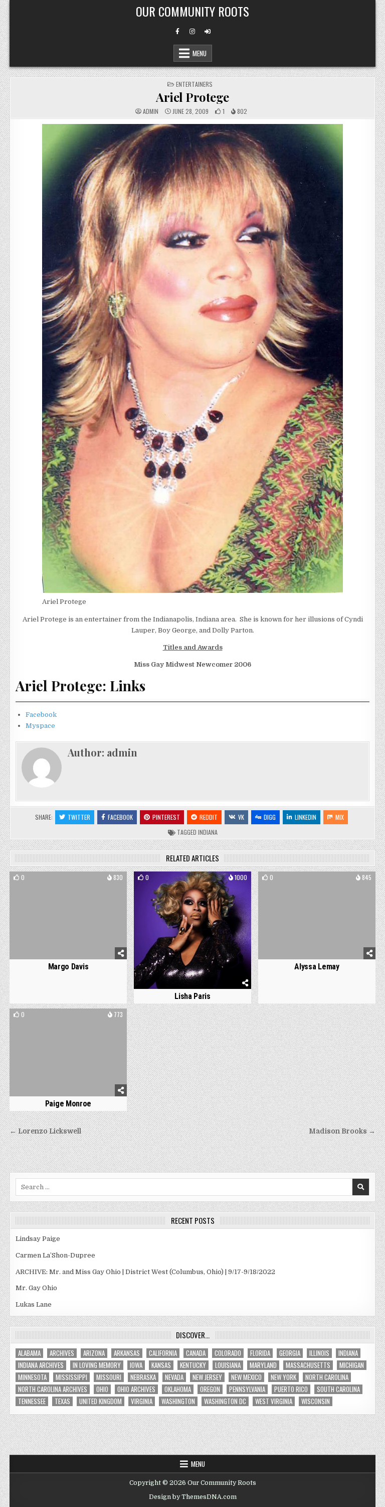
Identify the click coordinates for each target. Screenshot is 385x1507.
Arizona (94, 1353)
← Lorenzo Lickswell (45, 1131)
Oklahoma (177, 1389)
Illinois (319, 1353)
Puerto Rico (291, 1389)
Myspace (40, 725)
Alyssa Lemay (316, 966)
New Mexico (246, 1377)
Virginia (141, 1401)
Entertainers (194, 84)
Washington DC (225, 1401)
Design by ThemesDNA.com (193, 1496)
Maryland (263, 1365)
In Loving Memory (97, 1365)
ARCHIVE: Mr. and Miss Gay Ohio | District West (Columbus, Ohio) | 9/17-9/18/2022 (145, 1272)
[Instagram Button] (192, 31)
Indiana (208, 832)
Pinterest (166, 817)
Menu (199, 53)
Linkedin (305, 817)
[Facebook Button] (177, 31)
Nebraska (143, 1377)
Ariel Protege (192, 97)
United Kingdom (100, 1401)
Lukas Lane (34, 1304)
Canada (196, 1353)
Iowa (136, 1365)
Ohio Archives (136, 1389)
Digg (270, 817)
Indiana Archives (41, 1365)
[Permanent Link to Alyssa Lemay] (316, 915)
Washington (178, 1401)
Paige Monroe (68, 1103)
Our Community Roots (192, 11)
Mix (339, 817)
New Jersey (207, 1377)
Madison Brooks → (342, 1131)
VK (241, 817)
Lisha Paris (192, 996)
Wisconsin (315, 1401)
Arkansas (127, 1353)
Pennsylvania (247, 1389)
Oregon (210, 1389)
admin (150, 111)
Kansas (161, 1365)
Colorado (228, 1353)
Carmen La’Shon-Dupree (55, 1255)
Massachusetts (308, 1365)
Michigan (351, 1365)
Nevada (174, 1377)
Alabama (29, 1353)
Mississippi (71, 1377)
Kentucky (193, 1365)
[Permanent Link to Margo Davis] (68, 915)
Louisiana (228, 1365)
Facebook (41, 714)
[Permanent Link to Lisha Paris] (192, 929)
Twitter (79, 817)
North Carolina (326, 1377)
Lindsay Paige (38, 1238)
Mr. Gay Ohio (36, 1288)
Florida (260, 1353)
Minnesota (32, 1377)
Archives (62, 1353)
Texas (62, 1401)
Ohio (102, 1389)
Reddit (209, 817)
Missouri (108, 1377)
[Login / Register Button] (207, 31)
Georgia (289, 1353)
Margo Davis (68, 966)
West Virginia (273, 1401)
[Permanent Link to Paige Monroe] (68, 1052)
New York (283, 1377)
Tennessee (32, 1401)
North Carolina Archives (52, 1389)
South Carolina (338, 1389)
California (163, 1353)
